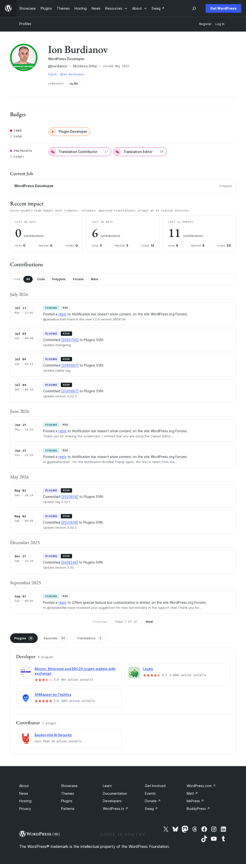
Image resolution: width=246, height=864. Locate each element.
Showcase (69, 786)
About (24, 786)
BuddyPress (198, 809)
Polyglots (59, 279)
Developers (112, 801)
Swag (151, 809)
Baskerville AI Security (53, 735)
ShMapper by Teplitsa (53, 694)
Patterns (67, 809)
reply (62, 314)
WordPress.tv (115, 809)
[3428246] (69, 562)
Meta (94, 279)
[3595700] (70, 340)
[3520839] (69, 522)
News (23, 793)
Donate (153, 801)
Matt (192, 793)
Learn (107, 786)
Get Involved (155, 786)
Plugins (23, 638)
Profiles (25, 24)
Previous (100, 621)
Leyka (148, 669)
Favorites (54, 638)
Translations (89, 638)
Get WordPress (223, 8)
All (28, 279)
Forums (78, 279)
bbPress (195, 801)
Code (41, 279)
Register (205, 24)
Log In (219, 24)
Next (149, 621)
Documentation (115, 793)
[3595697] (70, 365)
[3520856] (69, 497)
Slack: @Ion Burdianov (66, 74)
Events (150, 793)
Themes (67, 793)
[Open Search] (194, 8)
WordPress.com (201, 786)
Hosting (25, 801)
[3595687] (70, 391)
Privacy (25, 809)
